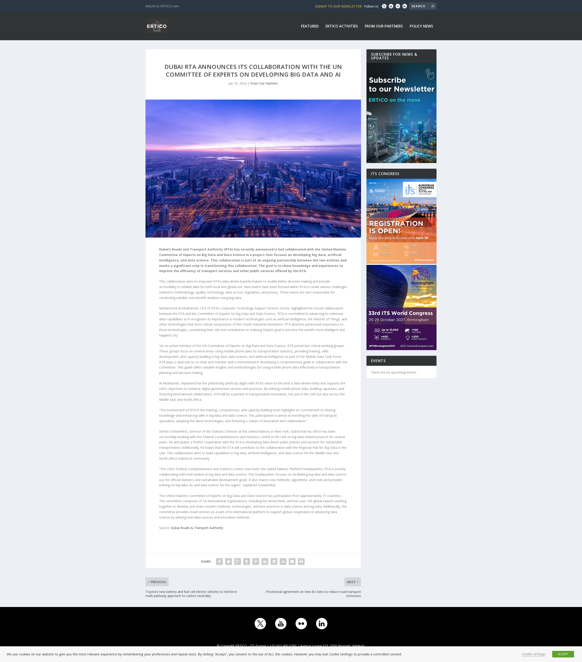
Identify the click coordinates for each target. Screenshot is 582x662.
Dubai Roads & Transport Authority (197, 528)
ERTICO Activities (342, 26)
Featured (310, 26)
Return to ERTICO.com (162, 6)
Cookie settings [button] (533, 654)
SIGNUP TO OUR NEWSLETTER (338, 6)
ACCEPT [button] (563, 654)
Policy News (421, 26)
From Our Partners (384, 26)
